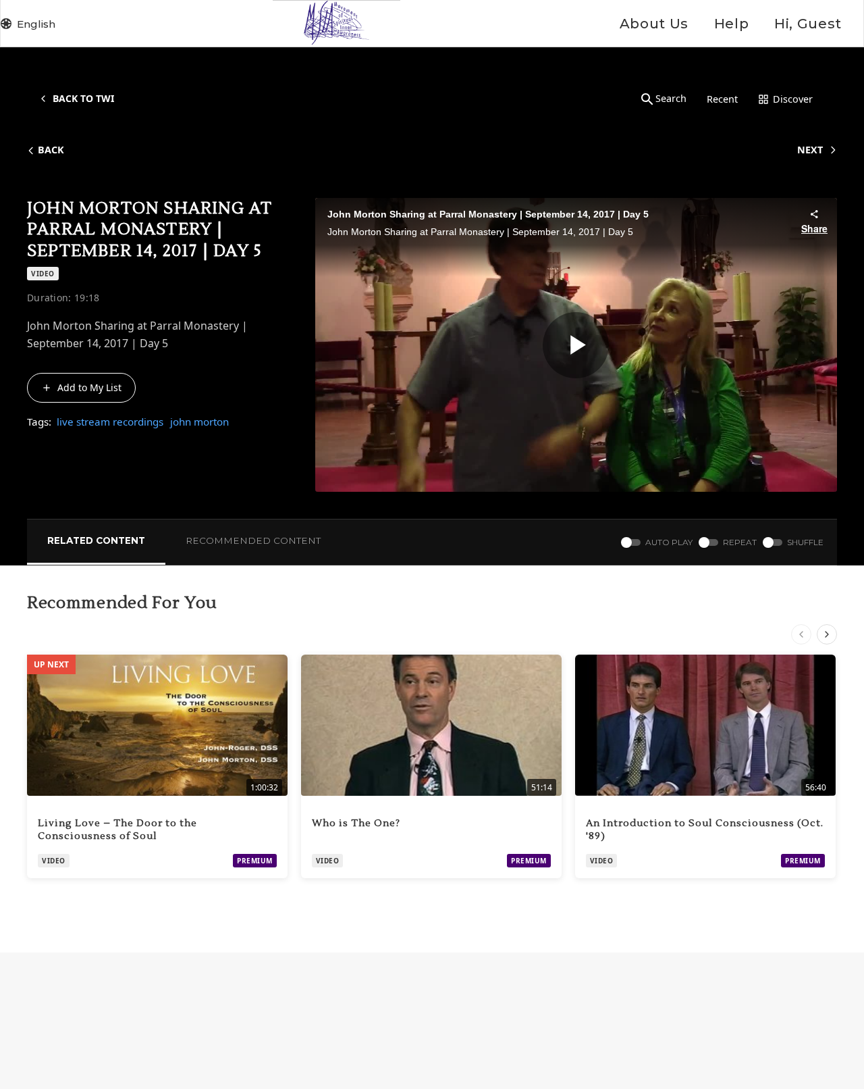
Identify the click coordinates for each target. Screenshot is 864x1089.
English (36, 24)
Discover (793, 99)
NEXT (810, 149)
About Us (654, 24)
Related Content (96, 540)
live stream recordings (110, 421)
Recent (722, 99)
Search (670, 98)
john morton (199, 421)
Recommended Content (253, 540)
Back (51, 149)
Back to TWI (83, 98)
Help (731, 24)
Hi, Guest (808, 24)
